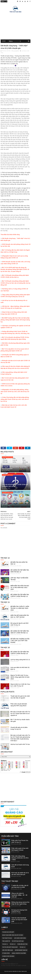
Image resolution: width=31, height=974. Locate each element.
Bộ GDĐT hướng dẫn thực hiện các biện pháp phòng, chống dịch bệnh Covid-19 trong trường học (15, 320)
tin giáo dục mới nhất (8, 932)
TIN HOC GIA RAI (8, 971)
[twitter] (28, 1)
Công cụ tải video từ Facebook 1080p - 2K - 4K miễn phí (19, 895)
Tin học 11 (5, 944)
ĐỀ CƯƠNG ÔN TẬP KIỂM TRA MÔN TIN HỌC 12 (20, 571)
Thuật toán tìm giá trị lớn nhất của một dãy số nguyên (20, 697)
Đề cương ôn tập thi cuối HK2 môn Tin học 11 (19, 624)
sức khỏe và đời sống (7, 457)
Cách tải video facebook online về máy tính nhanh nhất (19, 919)
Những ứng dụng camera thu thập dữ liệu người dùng (20, 903)
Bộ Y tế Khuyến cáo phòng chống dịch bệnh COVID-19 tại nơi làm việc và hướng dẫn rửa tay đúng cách (15, 283)
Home (4, 41)
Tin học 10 (12, 944)
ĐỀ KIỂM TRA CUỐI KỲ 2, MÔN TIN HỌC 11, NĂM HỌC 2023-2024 (20, 608)
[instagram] (18, 1)
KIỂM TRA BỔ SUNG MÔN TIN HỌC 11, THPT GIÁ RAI (20, 616)
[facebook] (30, 1)
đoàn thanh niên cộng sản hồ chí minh (12, 935)
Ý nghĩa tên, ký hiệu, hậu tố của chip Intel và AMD (19, 886)
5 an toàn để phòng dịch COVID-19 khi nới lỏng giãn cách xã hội (15, 485)
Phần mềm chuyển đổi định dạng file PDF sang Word (19, 705)
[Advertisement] (15, 26)
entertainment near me (21, 950)
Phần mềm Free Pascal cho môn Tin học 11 (19, 841)
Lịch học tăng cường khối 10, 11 (20, 659)
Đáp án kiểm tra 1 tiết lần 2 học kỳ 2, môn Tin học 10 (20, 685)
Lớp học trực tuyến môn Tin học (20, 744)
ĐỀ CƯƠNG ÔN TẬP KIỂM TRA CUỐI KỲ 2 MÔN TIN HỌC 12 (20, 595)
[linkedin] (23, 1)
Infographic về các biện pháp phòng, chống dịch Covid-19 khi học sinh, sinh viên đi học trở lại (15, 391)
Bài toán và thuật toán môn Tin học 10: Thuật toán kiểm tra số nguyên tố (20, 713)
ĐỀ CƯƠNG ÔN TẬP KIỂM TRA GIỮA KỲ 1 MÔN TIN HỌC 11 (20, 632)
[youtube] (25, 1)
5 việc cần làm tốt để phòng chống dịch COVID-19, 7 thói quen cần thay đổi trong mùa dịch (15, 502)
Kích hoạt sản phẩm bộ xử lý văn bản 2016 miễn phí (20, 873)
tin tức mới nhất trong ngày (10, 947)
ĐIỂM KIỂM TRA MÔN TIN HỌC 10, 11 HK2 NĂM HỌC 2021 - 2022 (20, 587)
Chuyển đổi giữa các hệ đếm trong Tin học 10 (19, 728)
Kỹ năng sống (6, 953)
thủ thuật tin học (7, 938)
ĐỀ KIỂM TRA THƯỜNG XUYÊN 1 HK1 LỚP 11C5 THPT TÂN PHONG (20, 640)
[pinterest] (20, 1)
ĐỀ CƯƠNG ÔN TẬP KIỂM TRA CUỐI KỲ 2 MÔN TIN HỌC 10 (20, 652)
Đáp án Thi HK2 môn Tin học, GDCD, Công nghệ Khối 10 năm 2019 (20, 677)
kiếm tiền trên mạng (7, 950)
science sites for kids (8, 956)
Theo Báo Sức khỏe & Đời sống (10, 234)
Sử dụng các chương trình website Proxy (19, 911)
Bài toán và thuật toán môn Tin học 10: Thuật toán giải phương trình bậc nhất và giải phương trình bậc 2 (20, 738)
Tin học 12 (22, 947)
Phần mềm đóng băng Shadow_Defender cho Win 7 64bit (20, 858)
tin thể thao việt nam (18, 941)
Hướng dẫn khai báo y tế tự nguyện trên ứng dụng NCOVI (14, 468)
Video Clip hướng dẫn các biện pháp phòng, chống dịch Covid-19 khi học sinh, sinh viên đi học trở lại (15, 399)
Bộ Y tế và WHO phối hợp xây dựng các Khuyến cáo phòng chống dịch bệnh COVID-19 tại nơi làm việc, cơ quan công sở (15, 269)
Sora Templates (22, 971)
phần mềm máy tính (22, 944)
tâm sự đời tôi (6, 941)
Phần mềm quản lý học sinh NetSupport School (19, 849)
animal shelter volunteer (19, 953)
